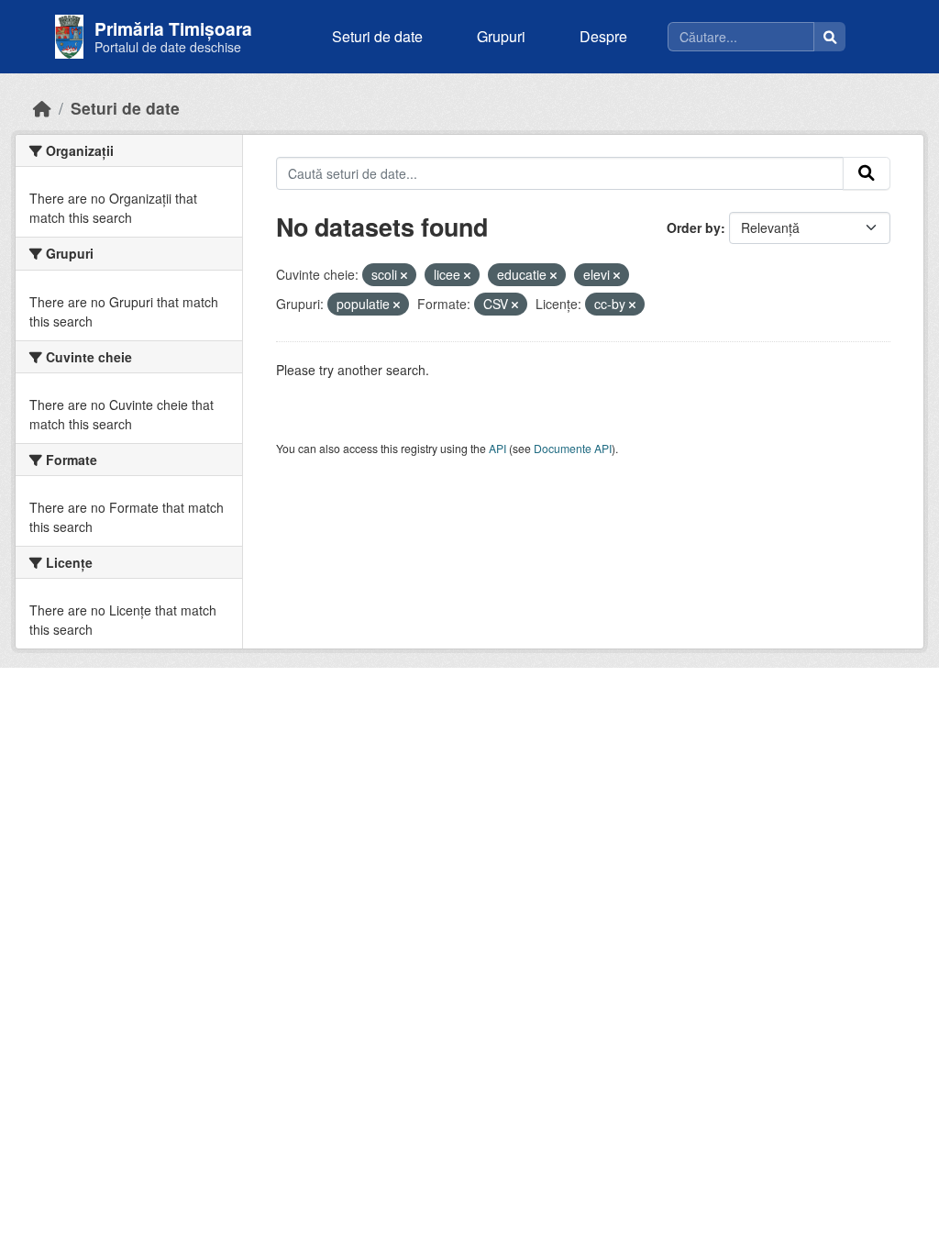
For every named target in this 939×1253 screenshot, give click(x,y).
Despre (603, 36)
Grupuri (501, 36)
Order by (694, 227)
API (497, 448)
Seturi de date (377, 36)
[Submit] (866, 173)
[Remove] (404, 275)
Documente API (573, 448)
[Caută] (829, 36)
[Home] (42, 107)
